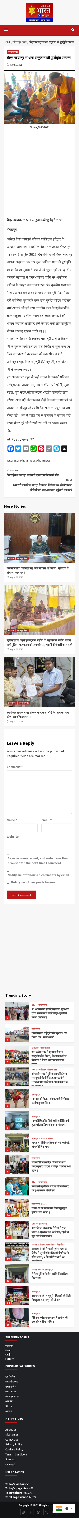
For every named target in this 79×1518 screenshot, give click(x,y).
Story (11, 558)
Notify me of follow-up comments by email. (39, 875)
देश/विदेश (10, 1376)
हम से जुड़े (10, 1464)
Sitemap (10, 1459)
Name (12, 820)
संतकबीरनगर (45, 1048)
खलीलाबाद (12, 702)
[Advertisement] (39, 175)
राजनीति (9, 1346)
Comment (15, 767)
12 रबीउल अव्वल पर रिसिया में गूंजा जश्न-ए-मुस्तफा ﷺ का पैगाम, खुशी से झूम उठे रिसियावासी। (50, 1232)
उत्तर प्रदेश (43, 1005)
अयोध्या (8, 1401)
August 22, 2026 (16, 577)
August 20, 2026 (16, 721)
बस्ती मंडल (10, 1391)
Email (46, 820)
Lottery (9, 1359)
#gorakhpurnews (39, 460)
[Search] (72, 30)
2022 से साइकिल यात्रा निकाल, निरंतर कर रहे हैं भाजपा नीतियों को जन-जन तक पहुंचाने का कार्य (42, 485)
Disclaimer (11, 1434)
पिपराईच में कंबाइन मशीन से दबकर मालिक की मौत (33, 472)
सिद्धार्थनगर (61, 1245)
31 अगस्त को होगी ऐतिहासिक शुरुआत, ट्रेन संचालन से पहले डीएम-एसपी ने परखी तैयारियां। (50, 1013)
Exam (8, 1350)
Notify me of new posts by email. (34, 882)
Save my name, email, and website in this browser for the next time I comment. (38, 860)
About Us (10, 1429)
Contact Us (11, 1439)
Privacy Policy (13, 1444)
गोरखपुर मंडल (13, 52)
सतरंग (8, 1354)
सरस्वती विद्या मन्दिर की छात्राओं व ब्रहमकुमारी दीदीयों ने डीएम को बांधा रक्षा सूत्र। (51, 1166)
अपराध (50, 1138)
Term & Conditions (16, 1454)
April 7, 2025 (16, 65)
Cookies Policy (14, 1449)
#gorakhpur (20, 460)
